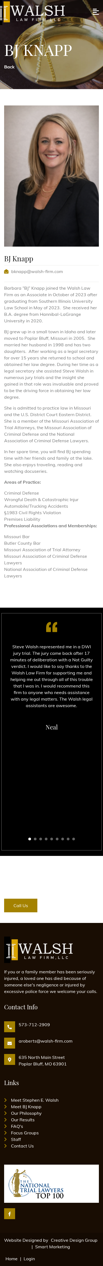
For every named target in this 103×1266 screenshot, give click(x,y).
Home (11, 1258)
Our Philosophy (26, 1113)
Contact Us (22, 1146)
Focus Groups (25, 1132)
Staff (16, 1139)
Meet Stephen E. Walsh (35, 1100)
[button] (29, 839)
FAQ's (17, 1126)
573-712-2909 (34, 1024)
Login (29, 1258)
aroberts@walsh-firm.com (46, 1041)
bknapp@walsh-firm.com (37, 271)
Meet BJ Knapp (26, 1106)
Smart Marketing (52, 1246)
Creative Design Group (74, 1240)
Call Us (20, 905)
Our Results (23, 1119)
